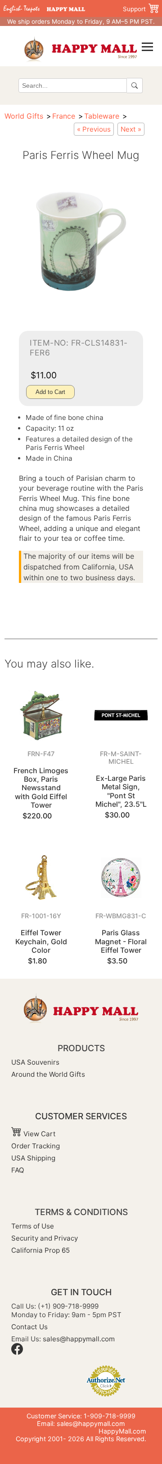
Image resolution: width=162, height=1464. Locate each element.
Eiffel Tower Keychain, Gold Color (41, 941)
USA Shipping (33, 1158)
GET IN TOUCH (81, 1292)
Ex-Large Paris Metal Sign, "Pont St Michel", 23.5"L (121, 791)
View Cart (39, 1134)
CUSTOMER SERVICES (81, 1116)
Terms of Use (32, 1226)
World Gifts (23, 115)
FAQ (17, 1170)
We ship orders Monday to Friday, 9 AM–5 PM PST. (81, 21)
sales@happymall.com (79, 1339)
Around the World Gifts (48, 1074)
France (63, 115)
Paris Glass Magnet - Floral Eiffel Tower (121, 941)
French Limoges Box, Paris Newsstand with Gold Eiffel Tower (41, 787)
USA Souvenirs (35, 1062)
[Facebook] (17, 1352)
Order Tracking (35, 1146)
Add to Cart (50, 392)
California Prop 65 (40, 1250)
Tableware (101, 115)
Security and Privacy (44, 1238)
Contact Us (29, 1327)
